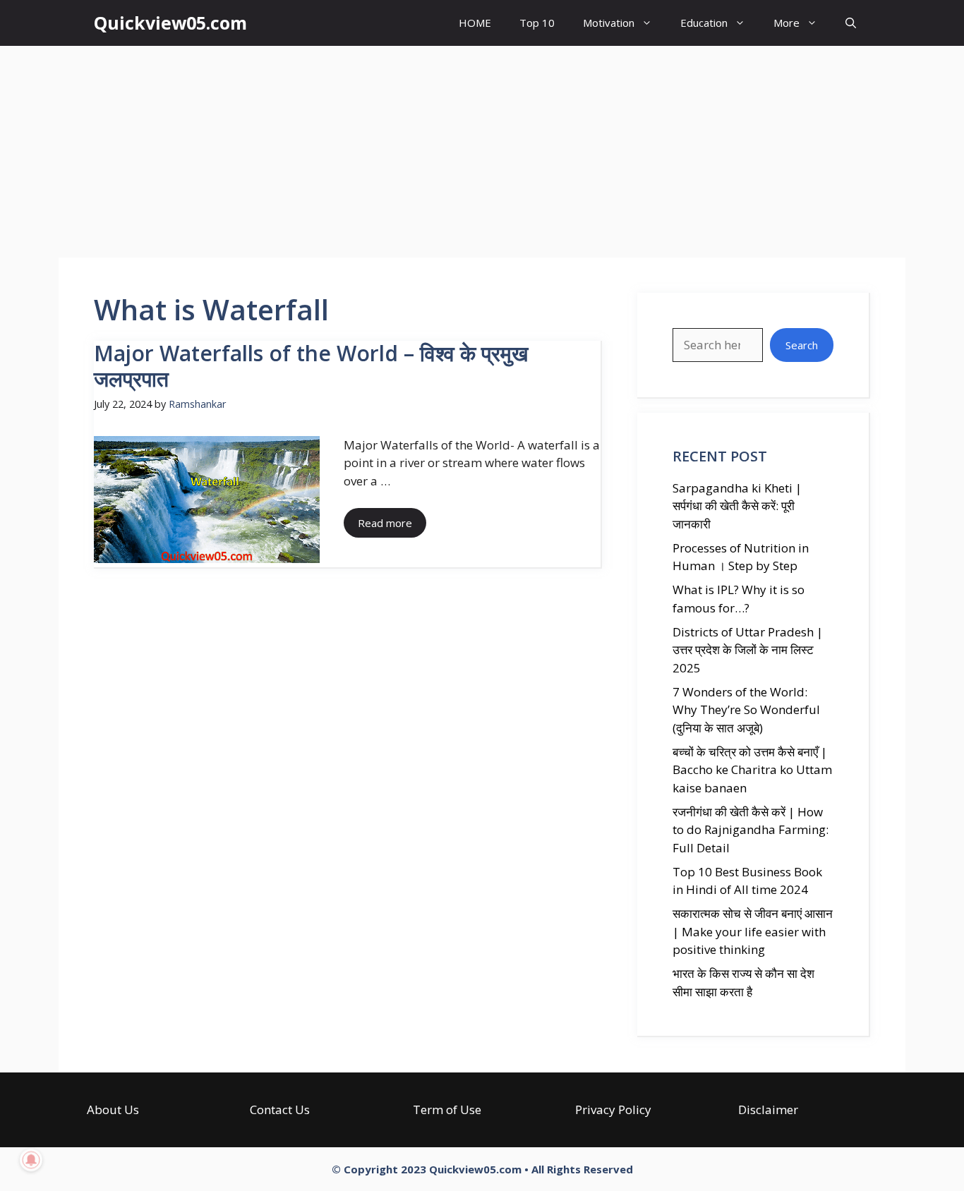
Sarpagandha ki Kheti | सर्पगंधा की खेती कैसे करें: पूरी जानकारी (737, 506)
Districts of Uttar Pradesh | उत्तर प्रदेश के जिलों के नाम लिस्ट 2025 (748, 650)
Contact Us (280, 1109)
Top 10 (537, 23)
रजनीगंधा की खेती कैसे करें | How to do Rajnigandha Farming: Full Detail (751, 830)
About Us (113, 1109)
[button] (850, 23)
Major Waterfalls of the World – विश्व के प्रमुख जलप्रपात (311, 366)
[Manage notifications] (31, 1160)
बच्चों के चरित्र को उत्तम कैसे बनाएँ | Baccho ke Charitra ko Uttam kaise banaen (752, 770)
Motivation (608, 23)
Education (704, 23)
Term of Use (447, 1109)
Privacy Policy (613, 1109)
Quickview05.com (170, 23)
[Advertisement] (482, 151)
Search (801, 345)
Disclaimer (768, 1109)
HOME (475, 23)
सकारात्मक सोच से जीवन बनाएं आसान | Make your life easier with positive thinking (753, 931)
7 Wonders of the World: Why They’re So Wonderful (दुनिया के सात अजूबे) (746, 710)
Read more (385, 523)
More (786, 23)
